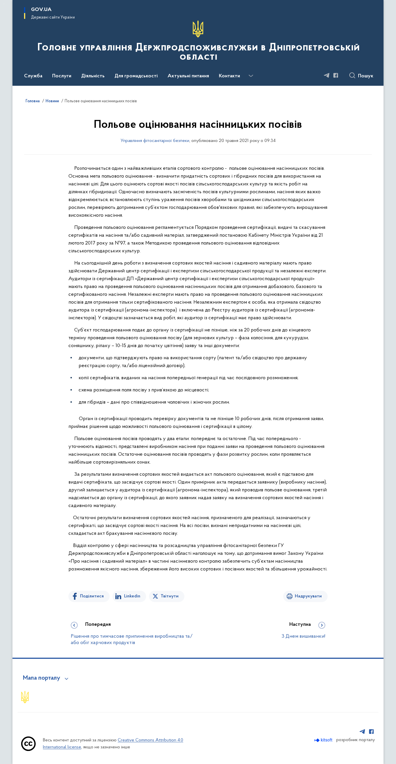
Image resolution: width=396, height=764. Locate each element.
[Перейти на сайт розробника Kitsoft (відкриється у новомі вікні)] (324, 740)
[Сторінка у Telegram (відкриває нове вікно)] (326, 75)
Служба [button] (33, 76)
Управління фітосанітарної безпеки (155, 140)
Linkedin (132, 596)
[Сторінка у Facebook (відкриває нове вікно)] (335, 75)
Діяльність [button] (93, 76)
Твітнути (170, 596)
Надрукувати (308, 596)
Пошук (365, 76)
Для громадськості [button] (136, 76)
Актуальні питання (188, 76)
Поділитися (92, 596)
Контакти (229, 76)
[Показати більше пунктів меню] (250, 76)
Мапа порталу (41, 678)
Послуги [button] (61, 76)
